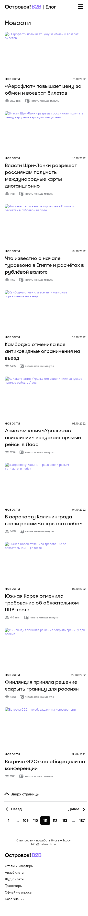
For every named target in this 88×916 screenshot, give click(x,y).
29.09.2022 (78, 675)
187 (82, 820)
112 (55, 820)
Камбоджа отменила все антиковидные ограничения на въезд (42, 351)
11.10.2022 (79, 79)
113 (65, 820)
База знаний (14, 899)
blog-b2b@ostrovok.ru (50, 842)
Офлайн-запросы (18, 892)
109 (26, 820)
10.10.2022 (79, 158)
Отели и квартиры (19, 866)
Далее (74, 808)
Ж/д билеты (14, 879)
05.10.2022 (79, 423)
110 (35, 820)
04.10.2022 (79, 509)
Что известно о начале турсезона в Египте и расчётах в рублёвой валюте (44, 265)
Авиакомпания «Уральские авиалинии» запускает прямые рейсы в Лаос (43, 437)
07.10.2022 (79, 251)
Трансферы (13, 885)
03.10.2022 (79, 589)
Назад (16, 808)
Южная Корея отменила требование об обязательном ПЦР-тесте (42, 603)
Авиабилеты (14, 872)
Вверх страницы (24, 794)
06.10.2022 (79, 337)
